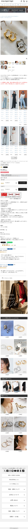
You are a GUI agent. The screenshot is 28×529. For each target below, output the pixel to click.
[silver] (2, 167)
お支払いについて (14, 494)
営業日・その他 (14, 516)
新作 (2, 4)
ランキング (7, 4)
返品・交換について (14, 511)
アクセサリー (16, 16)
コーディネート (24, 4)
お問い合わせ (14, 500)
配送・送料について (14, 489)
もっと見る (14, 157)
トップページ (2, 16)
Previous (2, 38)
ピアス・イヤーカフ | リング (6, 17)
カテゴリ (13, 4)
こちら (19, 175)
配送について (14, 505)
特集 (18, 4)
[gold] (1, 167)
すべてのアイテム (9, 16)
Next (25, 38)
